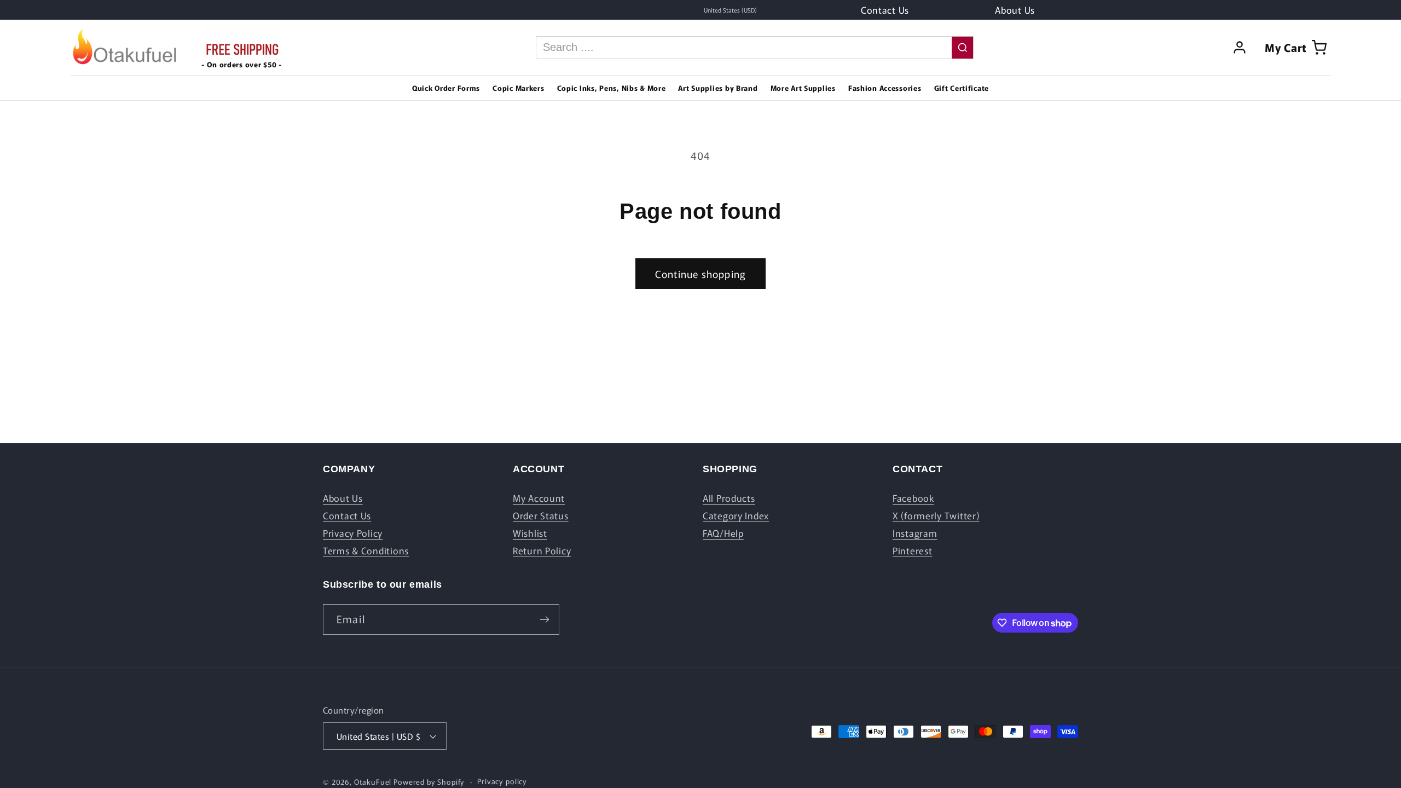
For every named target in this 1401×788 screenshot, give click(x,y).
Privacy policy (502, 781)
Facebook (913, 498)
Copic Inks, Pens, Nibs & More (611, 88)
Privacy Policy (353, 533)
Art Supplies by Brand (717, 88)
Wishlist (530, 533)
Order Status (541, 515)
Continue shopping (700, 273)
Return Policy (542, 550)
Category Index (736, 515)
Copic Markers (518, 88)
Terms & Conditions (366, 550)
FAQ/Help (723, 533)
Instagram (915, 533)
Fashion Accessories (885, 88)
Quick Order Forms (446, 88)
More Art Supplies (803, 88)
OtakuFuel (373, 782)
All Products (729, 498)
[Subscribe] (544, 619)
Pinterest (912, 550)
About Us (343, 498)
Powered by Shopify (429, 782)
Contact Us (347, 515)
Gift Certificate (961, 88)
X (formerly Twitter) (936, 515)
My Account (539, 498)
